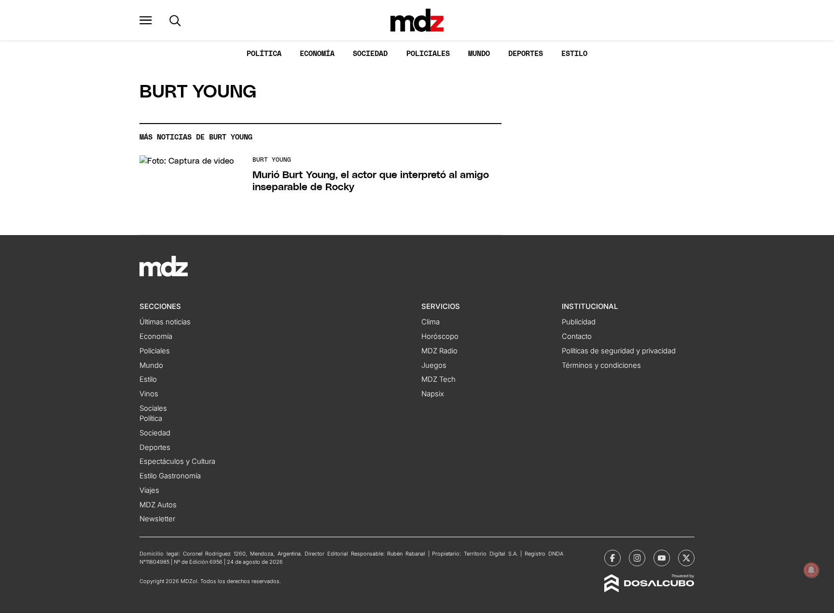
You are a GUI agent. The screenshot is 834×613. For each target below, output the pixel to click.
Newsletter (157, 519)
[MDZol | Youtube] (661, 558)
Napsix (432, 394)
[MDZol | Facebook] (612, 558)
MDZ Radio (439, 351)
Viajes (149, 490)
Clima (430, 322)
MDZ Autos (158, 505)
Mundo (479, 53)
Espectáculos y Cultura (177, 461)
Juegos (433, 365)
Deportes (525, 53)
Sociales (153, 408)
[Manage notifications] (811, 570)
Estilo (574, 53)
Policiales (428, 53)
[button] (145, 20)
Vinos (148, 394)
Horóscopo (440, 336)
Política (264, 53)
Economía (317, 53)
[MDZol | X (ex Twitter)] (686, 558)
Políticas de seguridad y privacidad (619, 351)
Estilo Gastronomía (170, 476)
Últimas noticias (165, 322)
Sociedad (370, 53)
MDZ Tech (438, 379)
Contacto (577, 336)
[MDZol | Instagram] (637, 558)
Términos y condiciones (601, 365)
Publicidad (579, 322)
